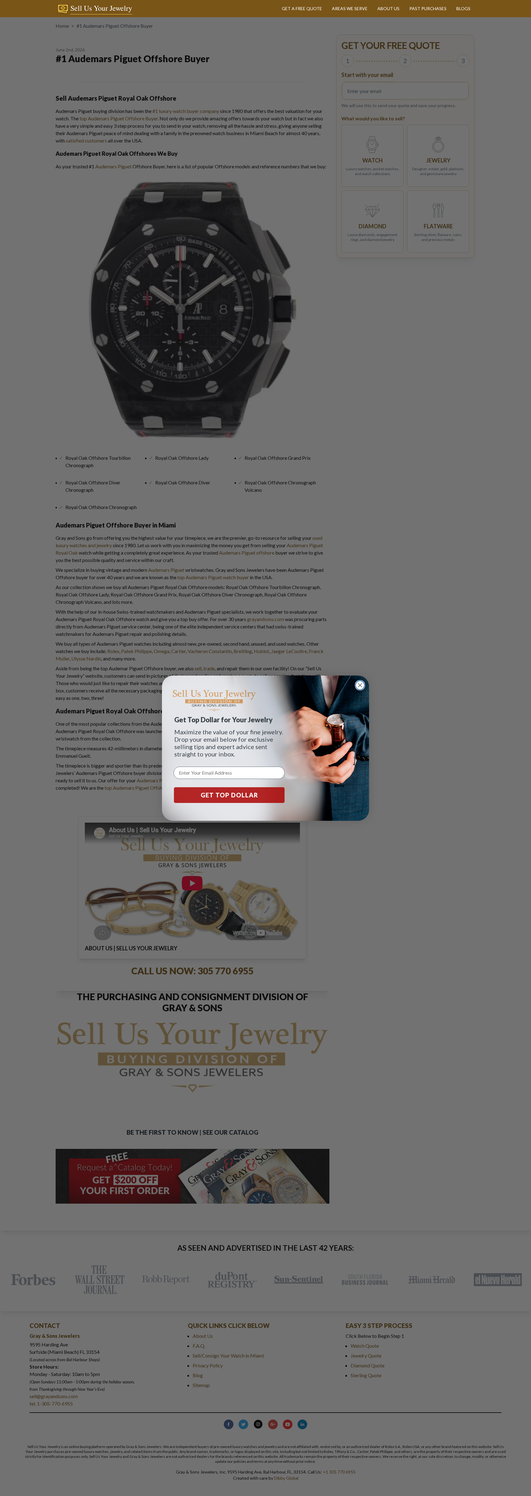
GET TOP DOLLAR (229, 795)
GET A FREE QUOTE (302, 8)
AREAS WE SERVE (350, 8)
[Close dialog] (360, 685)
